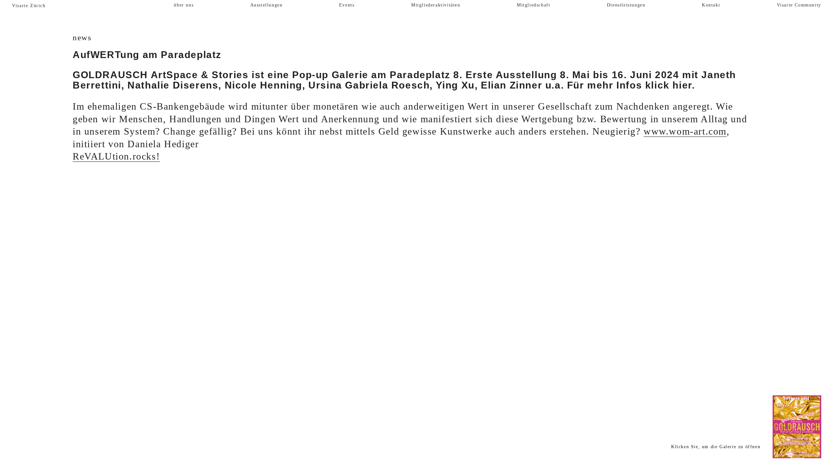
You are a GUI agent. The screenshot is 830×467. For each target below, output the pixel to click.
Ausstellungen (266, 5)
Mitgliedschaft (533, 5)
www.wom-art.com (685, 131)
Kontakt (711, 5)
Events (347, 5)
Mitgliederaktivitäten (435, 5)
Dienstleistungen (626, 5)
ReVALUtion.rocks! (116, 156)
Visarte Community (799, 5)
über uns (184, 5)
